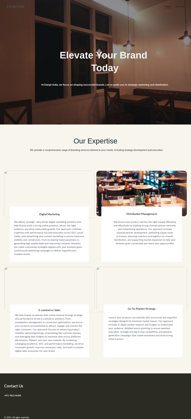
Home (168, 7)
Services (180, 7)
